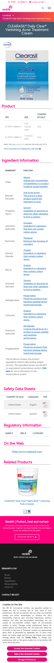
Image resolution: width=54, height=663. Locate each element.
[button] (25, 512)
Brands (7, 578)
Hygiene (23, 2)
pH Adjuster (35, 332)
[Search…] (43, 7)
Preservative (35, 300)
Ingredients (9, 581)
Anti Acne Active (32, 197)
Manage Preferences (27, 659)
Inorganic (34, 227)
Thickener (35, 241)
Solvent (35, 212)
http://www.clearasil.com (27, 451)
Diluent (36, 182)
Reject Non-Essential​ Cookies (27, 654)
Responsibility (11, 584)
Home (7, 575)
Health (13, 2)
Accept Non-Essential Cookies (27, 648)
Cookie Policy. (31, 637)
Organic (34, 255)
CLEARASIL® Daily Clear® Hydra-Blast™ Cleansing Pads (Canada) (27, 502)
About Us (8, 587)
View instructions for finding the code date (21, 149)
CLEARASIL (6, 15)
